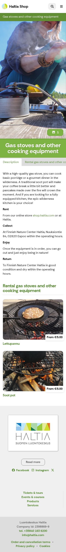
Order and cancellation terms (30, 542)
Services (32, 505)
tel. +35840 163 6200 (33, 531)
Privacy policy (25, 546)
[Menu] (61, 6)
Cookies (44, 546)
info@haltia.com (33, 535)
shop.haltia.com (43, 215)
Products (33, 501)
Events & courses (32, 497)
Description (11, 162)
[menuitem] (52, 6)
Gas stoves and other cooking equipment (30, 17)
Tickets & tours (33, 493)
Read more (33, 462)
